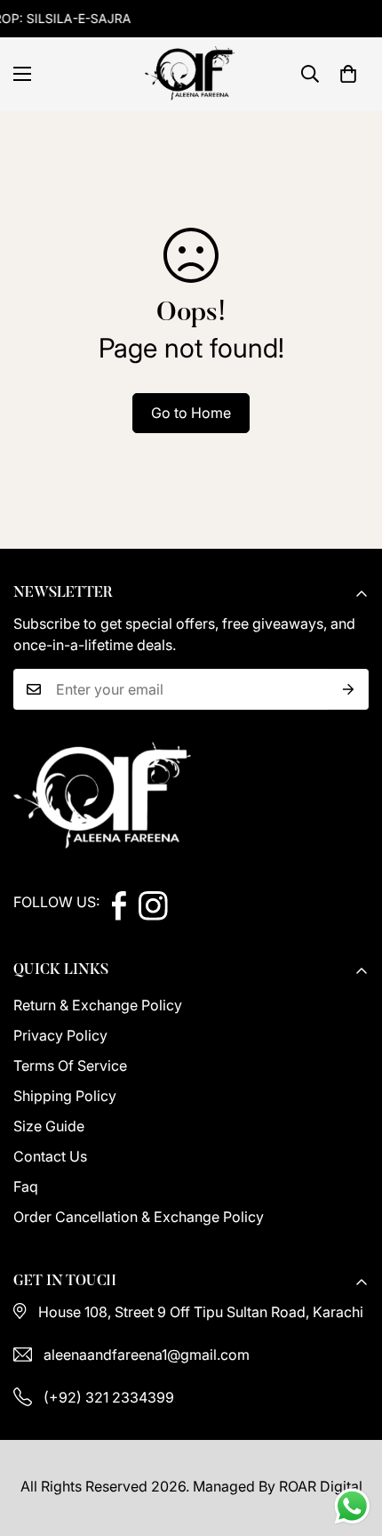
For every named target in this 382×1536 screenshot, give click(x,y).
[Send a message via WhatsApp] (352, 1506)
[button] (348, 73)
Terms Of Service (70, 1065)
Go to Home (191, 413)
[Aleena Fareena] (191, 74)
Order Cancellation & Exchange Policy (138, 1217)
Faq (25, 1186)
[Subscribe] (349, 689)
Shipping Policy (64, 1096)
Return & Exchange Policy (97, 1005)
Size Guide (48, 1126)
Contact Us (50, 1156)
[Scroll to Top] (350, 1442)
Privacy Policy (60, 1035)
